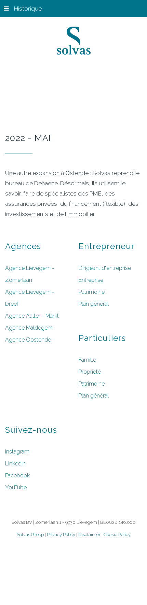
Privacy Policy (60, 534)
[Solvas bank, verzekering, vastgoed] (74, 42)
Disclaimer (89, 534)
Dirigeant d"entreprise (105, 268)
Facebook (17, 475)
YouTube (16, 487)
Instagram (17, 451)
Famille (87, 360)
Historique (28, 8)
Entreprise (91, 280)
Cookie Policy (117, 534)
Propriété (90, 372)
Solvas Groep (30, 534)
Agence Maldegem (29, 328)
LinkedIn (15, 463)
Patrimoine (92, 292)
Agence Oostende (28, 339)
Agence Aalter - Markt (32, 316)
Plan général (94, 304)
